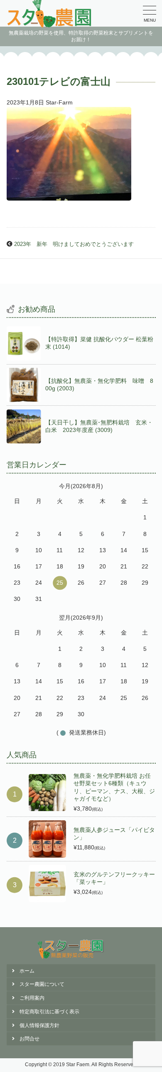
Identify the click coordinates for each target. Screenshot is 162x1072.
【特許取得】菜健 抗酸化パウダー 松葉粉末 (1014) (99, 343)
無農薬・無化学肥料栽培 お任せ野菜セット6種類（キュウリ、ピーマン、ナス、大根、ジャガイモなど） (114, 787)
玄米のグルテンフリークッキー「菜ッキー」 (114, 878)
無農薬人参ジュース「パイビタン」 (114, 833)
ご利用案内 (32, 998)
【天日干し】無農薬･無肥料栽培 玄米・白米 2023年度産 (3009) (99, 426)
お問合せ (29, 1039)
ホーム (27, 971)
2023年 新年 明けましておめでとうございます (74, 244)
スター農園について (42, 984)
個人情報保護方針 (39, 1025)
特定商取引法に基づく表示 (49, 1012)
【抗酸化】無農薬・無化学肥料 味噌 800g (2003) (99, 384)
